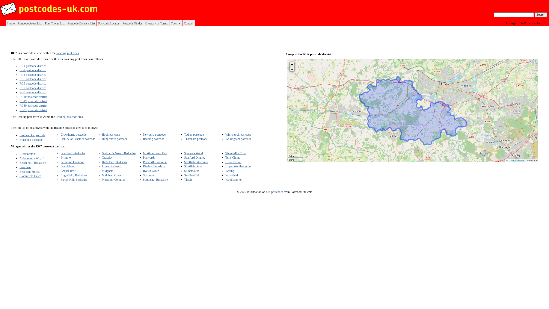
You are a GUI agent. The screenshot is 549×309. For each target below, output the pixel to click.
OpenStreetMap (517, 160)
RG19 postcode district (33, 101)
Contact (188, 23)
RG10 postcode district (33, 96)
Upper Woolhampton (238, 166)
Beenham (25, 167)
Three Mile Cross (235, 153)
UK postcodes (274, 192)
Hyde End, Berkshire (114, 162)
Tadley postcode (194, 134)
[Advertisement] (137, 40)
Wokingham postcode (238, 139)
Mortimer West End (155, 153)
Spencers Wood (193, 153)
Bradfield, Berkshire (73, 153)
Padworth (149, 157)
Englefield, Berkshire (74, 175)
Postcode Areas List (30, 23)
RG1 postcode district (33, 66)
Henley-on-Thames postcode (78, 139)
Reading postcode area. (70, 116)
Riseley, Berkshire (154, 166)
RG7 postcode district (33, 88)
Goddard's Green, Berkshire (119, 153)
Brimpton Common (72, 162)
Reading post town (67, 53)
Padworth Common (155, 162)
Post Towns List (55, 23)
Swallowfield (192, 175)
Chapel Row (68, 171)
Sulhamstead (191, 171)
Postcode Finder (132, 23)
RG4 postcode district (33, 74)
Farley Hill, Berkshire (74, 179)
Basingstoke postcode (32, 135)
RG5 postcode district (33, 79)
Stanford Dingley (194, 157)
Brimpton (66, 157)
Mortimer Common (113, 179)
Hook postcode (111, 134)
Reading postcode (153, 139)
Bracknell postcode (31, 139)
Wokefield (231, 175)
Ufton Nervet (233, 162)
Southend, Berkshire (155, 179)
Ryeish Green (151, 171)
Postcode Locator (108, 23)
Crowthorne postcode (73, 134)
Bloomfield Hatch (30, 176)
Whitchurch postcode (238, 134)
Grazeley (107, 157)
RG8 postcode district (33, 92)
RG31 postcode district (33, 110)
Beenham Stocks (29, 171)
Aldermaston (27, 154)
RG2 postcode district (33, 70)
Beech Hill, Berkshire (33, 162)
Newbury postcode (154, 134)
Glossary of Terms (156, 23)
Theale (188, 179)
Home (11, 23)
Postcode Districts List (81, 23)
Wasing (229, 171)
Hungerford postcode (114, 139)
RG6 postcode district (33, 83)
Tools (176, 23)
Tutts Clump (232, 157)
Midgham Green (112, 175)
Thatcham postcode (196, 139)
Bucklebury (68, 166)
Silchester (149, 175)
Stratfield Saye (193, 166)
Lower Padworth (112, 166)
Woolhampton (233, 179)
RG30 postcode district (33, 105)
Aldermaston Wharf (32, 158)
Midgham (107, 171)
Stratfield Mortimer (196, 162)
